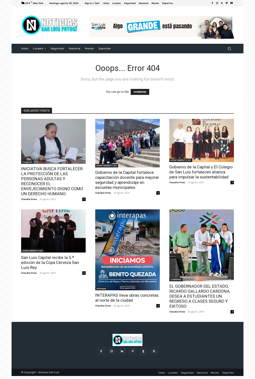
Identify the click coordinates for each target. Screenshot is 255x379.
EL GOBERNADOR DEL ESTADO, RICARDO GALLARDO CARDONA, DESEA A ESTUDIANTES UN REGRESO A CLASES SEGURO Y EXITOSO (199, 296)
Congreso (27, 162)
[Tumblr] (143, 351)
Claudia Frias (29, 199)
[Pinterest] (133, 351)
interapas (101, 288)
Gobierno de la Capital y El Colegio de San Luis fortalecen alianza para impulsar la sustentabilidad (201, 172)
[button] (229, 48)
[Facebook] (212, 3)
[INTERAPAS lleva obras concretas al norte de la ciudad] (127, 249)
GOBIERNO (176, 279)
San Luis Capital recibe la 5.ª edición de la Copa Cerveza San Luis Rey (50, 262)
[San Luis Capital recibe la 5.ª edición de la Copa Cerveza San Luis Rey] (53, 231)
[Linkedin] (122, 351)
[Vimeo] (226, 3)
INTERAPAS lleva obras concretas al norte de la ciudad (127, 298)
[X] (222, 3)
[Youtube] (231, 3)
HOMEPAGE (140, 92)
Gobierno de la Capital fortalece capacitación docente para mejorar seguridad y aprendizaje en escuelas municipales (127, 180)
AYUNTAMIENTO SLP (106, 165)
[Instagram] (217, 3)
